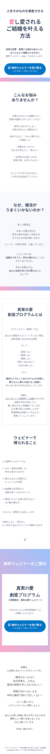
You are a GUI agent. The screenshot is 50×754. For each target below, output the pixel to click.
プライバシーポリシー (11, 748)
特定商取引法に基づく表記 (29, 748)
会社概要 (43, 748)
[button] (25, 69)
